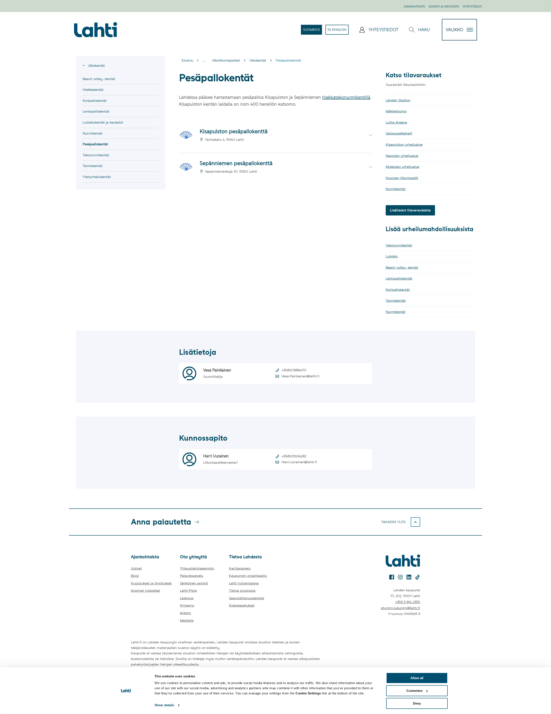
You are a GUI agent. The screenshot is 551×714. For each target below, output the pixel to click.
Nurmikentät (92, 133)
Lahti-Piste (188, 591)
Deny (417, 703)
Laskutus (186, 598)
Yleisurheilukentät (97, 177)
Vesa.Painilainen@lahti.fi (300, 376)
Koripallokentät (95, 101)
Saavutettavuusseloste (246, 598)
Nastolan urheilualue (402, 156)
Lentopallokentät (96, 111)
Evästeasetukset (242, 605)
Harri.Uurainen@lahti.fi (299, 462)
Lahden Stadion (398, 100)
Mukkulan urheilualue (402, 167)
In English (338, 31)
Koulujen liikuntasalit (402, 178)
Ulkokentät (96, 66)
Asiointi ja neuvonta (444, 6)
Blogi (135, 576)
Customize (414, 690)
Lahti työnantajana (244, 583)
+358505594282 (294, 456)
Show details (164, 705)
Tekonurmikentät (96, 155)
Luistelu (392, 256)
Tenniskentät (93, 166)
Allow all (416, 678)
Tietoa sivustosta (242, 591)
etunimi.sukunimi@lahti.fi (400, 608)
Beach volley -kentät (99, 79)
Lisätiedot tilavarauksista (410, 210)
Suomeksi (312, 31)
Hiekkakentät (93, 90)
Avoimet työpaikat (145, 591)
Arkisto (185, 613)
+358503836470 (294, 370)
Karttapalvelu (240, 568)
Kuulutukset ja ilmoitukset (151, 583)
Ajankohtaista (414, 6)
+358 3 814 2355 (407, 602)
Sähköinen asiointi (194, 583)
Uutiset (136, 568)
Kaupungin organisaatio (248, 576)
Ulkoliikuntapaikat (226, 60)
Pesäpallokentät (95, 144)
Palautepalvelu (191, 576)
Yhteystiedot (472, 6)
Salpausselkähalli (399, 133)
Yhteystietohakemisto (197, 568)
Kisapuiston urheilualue (404, 144)
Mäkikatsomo (396, 111)
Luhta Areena (396, 122)
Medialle (186, 620)
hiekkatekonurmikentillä (346, 97)
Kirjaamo (187, 605)
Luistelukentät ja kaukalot (103, 122)
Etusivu (187, 60)
